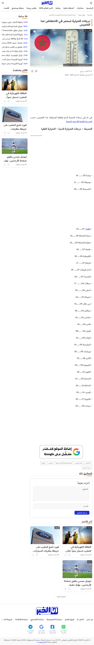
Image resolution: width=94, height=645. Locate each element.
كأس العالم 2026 (46, 8)
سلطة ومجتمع (18, 8)
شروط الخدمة (6, 619)
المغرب (50, 463)
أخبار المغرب (78, 463)
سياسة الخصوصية (54, 619)
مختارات (80, 8)
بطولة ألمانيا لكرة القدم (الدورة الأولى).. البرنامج (12, 34)
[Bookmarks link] (91, 3)
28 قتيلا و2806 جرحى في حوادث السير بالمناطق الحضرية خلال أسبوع (12, 38)
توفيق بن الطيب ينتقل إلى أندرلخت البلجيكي (12, 47)
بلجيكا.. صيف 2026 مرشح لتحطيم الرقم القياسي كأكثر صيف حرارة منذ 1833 (12, 43)
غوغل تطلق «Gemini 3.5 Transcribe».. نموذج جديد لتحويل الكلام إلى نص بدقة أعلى (12, 30)
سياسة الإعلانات (21, 619)
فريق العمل (69, 619)
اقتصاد (6, 8)
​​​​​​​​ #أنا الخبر (88, 463)
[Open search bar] (3, 3)
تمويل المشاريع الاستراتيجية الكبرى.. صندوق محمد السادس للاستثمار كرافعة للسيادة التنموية (12, 26)
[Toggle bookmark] (36, 71)
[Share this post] (32, 71)
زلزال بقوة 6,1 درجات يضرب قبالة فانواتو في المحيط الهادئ (12, 51)
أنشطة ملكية (68, 8)
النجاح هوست (42, 642)
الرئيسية (89, 8)
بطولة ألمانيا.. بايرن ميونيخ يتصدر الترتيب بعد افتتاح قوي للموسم (12, 22)
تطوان (88, 229)
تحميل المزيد (61, 596)
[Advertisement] (61, 98)
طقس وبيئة (31, 8)
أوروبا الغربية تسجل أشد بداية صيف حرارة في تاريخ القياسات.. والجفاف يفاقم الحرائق (12, 59)
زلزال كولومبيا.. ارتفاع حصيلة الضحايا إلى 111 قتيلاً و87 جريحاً (12, 55)
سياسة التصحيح (37, 619)
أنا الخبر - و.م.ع (85, 71)
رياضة (58, 8)
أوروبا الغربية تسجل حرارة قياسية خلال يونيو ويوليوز (12, 63)
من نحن (90, 619)
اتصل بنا (80, 619)
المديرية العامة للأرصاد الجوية (79, 121)
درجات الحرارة (87, 468)
